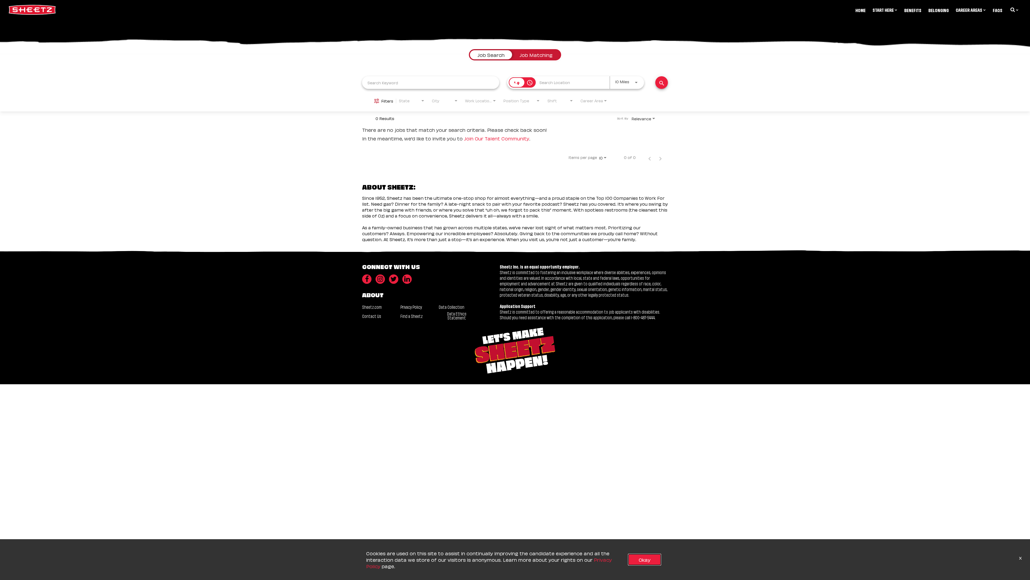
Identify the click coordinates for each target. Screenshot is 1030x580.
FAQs (997, 10)
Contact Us (371, 316)
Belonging (938, 10)
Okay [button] (644, 559)
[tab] (491, 54)
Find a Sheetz (411, 316)
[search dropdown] (1014, 9)
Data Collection (451, 307)
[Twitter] (393, 279)
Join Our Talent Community (496, 138)
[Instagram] (380, 279)
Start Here (883, 10)
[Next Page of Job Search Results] (660, 157)
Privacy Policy (411, 307)
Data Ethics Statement (456, 315)
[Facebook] (366, 279)
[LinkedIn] (407, 279)
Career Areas (969, 10)
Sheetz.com (372, 307)
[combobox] (430, 82)
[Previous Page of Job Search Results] (649, 157)
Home (860, 10)
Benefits (912, 10)
